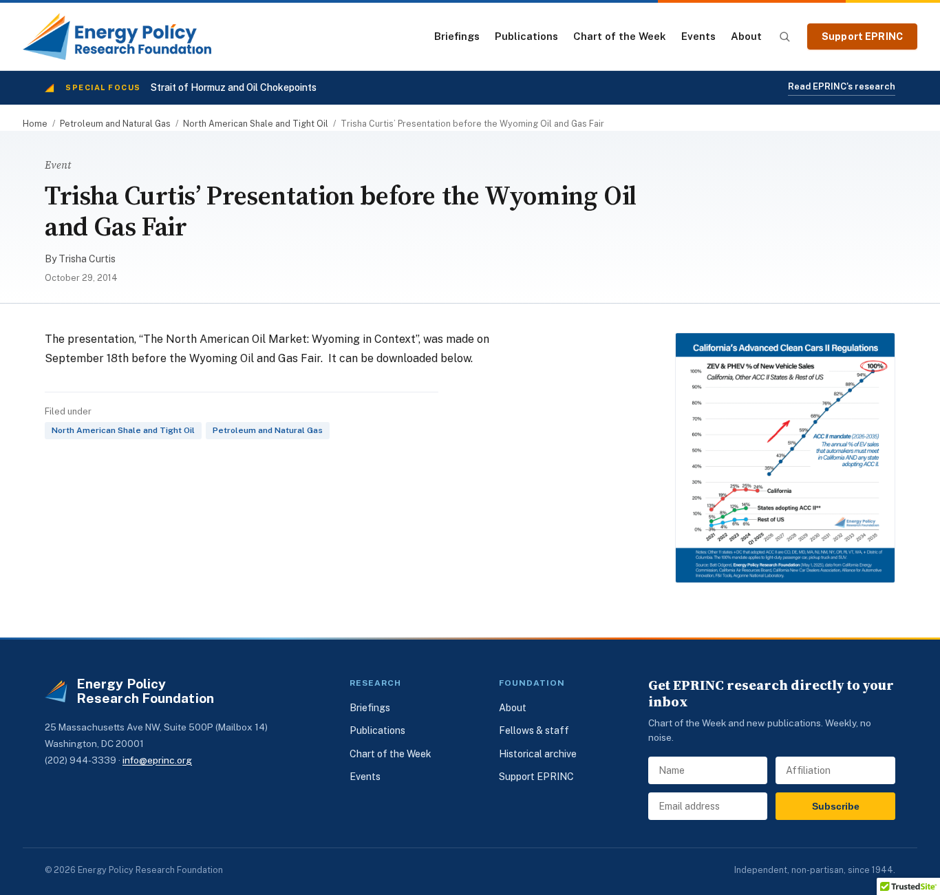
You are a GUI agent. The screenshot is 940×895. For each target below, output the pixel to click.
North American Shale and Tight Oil (255, 123)
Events (698, 36)
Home (35, 123)
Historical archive (538, 753)
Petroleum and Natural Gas (115, 123)
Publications (526, 36)
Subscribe (835, 806)
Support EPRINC (862, 36)
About (746, 36)
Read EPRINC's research (841, 86)
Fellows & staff (534, 730)
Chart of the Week (619, 36)
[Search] (784, 36)
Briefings (457, 36)
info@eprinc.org (157, 760)
